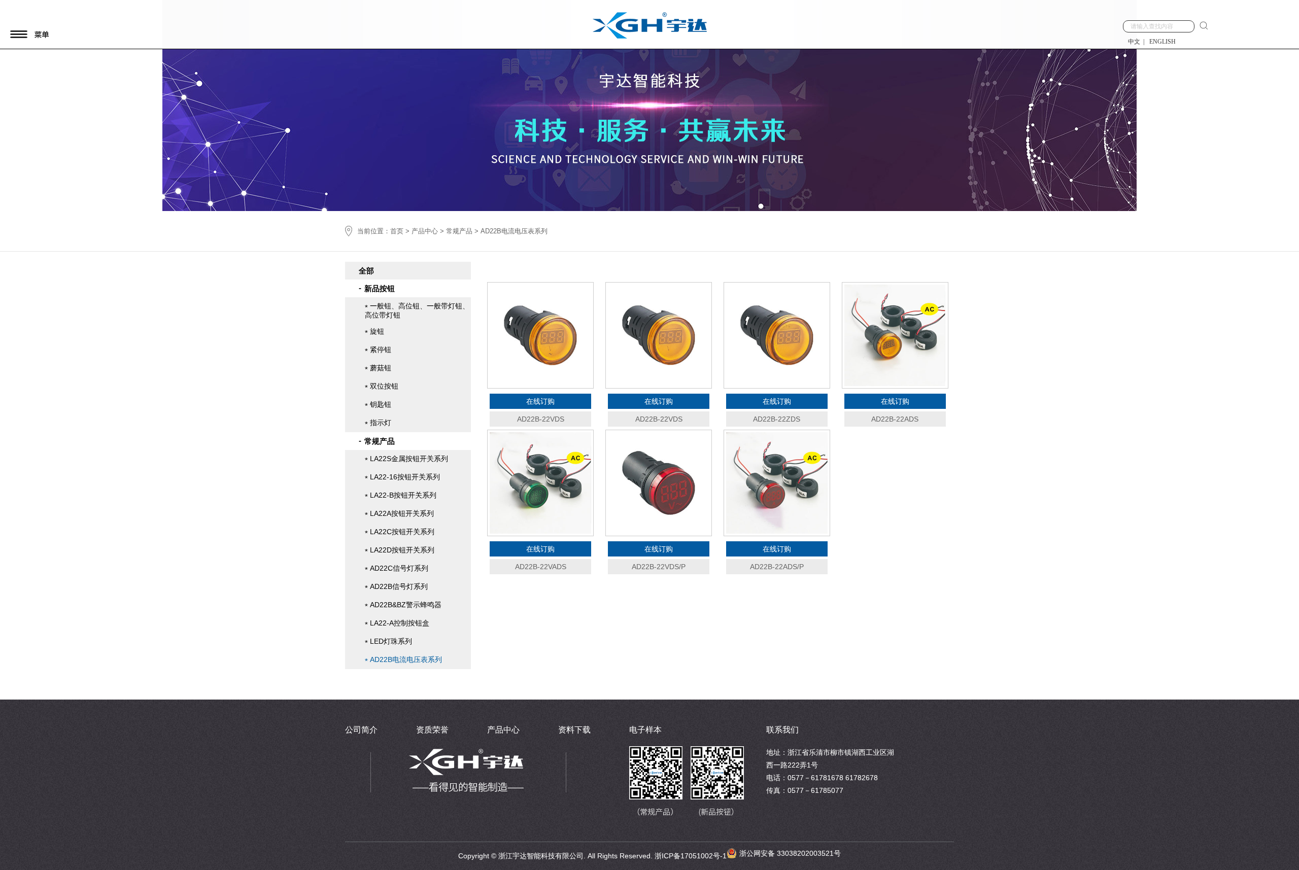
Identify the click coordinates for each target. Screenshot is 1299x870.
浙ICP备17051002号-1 (691, 856)
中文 (1134, 41)
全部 (366, 270)
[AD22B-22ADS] (895, 335)
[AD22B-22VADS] (540, 483)
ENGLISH (1162, 41)
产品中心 (425, 231)
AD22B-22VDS (540, 419)
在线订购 (540, 401)
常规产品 (459, 231)
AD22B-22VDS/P (659, 567)
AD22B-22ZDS (776, 419)
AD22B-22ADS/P (777, 567)
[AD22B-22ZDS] (777, 335)
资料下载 (574, 729)
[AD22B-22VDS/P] (658, 483)
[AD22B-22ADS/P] (777, 483)
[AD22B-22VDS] (540, 335)
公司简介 (361, 729)
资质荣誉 (432, 729)
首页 (396, 231)
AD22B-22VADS (540, 567)
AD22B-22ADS (894, 419)
